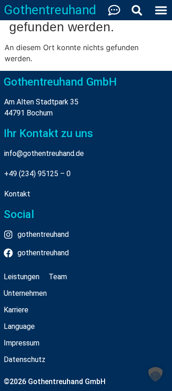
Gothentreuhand (50, 9)
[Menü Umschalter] (161, 10)
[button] (155, 374)
